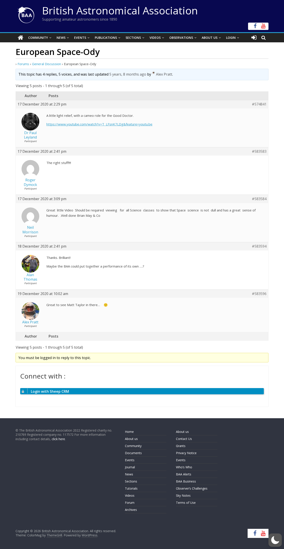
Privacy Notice (186, 453)
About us (131, 439)
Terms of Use (186, 502)
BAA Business (186, 481)
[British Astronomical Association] (21, 37)
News (61, 37)
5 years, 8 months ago (127, 74)
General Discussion (46, 64)
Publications (106, 37)
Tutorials (131, 488)
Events (80, 37)
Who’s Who (184, 467)
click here (58, 439)
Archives (131, 510)
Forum (129, 502)
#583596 (259, 293)
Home (129, 432)
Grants (180, 446)
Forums (23, 64)
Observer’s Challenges (191, 488)
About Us (209, 37)
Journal (130, 467)
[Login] (254, 37)
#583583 (259, 151)
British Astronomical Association (120, 10)
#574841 (259, 104)
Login (231, 37)
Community (38, 37)
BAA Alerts (183, 474)
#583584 (259, 199)
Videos (155, 37)
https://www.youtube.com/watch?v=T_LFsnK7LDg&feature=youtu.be (99, 124)
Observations (181, 37)
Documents (133, 453)
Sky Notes (183, 495)
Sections (133, 37)
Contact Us (184, 439)
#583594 (259, 246)
